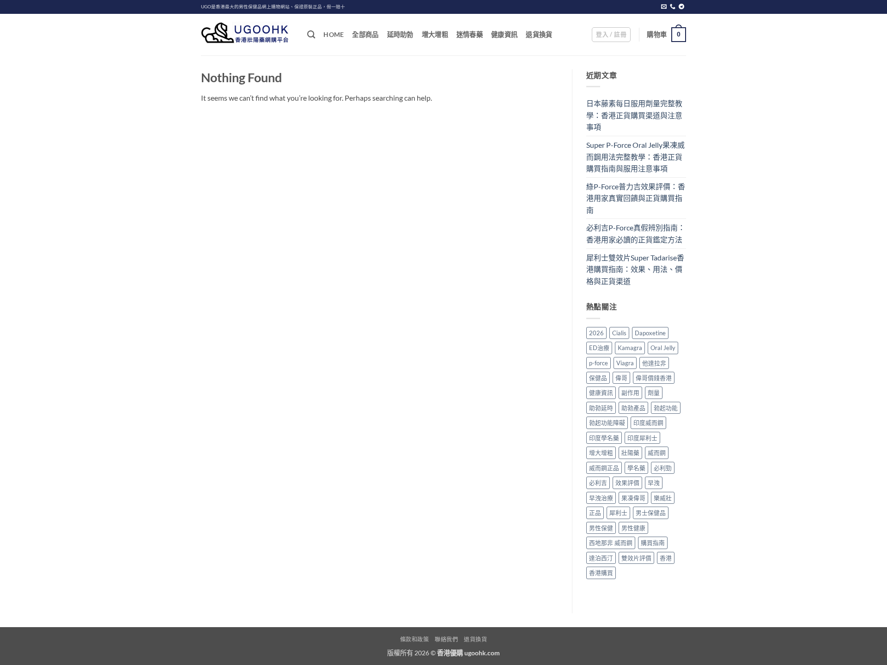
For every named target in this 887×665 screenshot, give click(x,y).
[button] (611, 34)
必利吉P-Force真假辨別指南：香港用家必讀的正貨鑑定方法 (635, 233)
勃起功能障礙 (607, 422)
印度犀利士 (642, 437)
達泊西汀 (601, 558)
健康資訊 (504, 34)
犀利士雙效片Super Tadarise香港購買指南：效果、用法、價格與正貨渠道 (635, 269)
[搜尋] (311, 34)
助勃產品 (633, 407)
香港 (666, 558)
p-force (598, 363)
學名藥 (636, 468)
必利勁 (663, 468)
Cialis (619, 333)
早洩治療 (601, 498)
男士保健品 (651, 512)
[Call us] (672, 7)
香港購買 (601, 572)
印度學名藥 (604, 437)
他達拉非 (654, 363)
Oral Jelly (662, 347)
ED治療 (599, 347)
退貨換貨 (539, 34)
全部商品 (365, 34)
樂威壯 (663, 498)
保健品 (598, 377)
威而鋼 (657, 452)
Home (333, 34)
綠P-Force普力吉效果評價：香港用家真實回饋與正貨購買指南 (635, 198)
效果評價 (627, 482)
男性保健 (601, 528)
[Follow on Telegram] (681, 7)
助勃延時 (601, 407)
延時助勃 (400, 34)
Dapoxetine (650, 333)
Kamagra (630, 347)
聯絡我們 (446, 639)
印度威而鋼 (648, 422)
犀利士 (618, 512)
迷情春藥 (469, 34)
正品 (595, 512)
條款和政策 (414, 639)
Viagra (625, 363)
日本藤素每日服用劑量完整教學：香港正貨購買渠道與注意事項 (634, 115)
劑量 (654, 392)
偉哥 (621, 377)
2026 (596, 333)
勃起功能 (666, 407)
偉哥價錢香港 (654, 377)
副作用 (630, 392)
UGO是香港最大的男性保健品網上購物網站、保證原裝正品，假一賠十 (273, 6)
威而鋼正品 (604, 468)
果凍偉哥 (633, 498)
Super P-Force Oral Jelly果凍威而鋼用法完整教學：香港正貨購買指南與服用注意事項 (635, 156)
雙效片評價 (636, 558)
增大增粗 (435, 34)
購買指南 (653, 542)
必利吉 (598, 482)
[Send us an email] (664, 7)
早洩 (654, 482)
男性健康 (633, 528)
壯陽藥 (630, 452)
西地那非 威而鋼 (610, 542)
